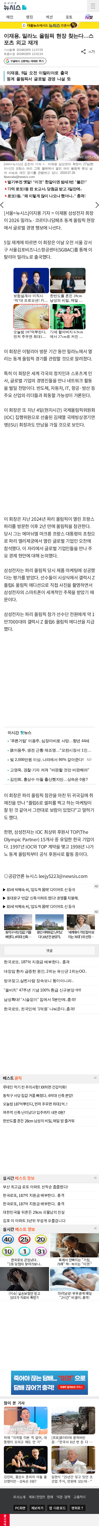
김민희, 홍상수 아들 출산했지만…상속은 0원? (49, 779)
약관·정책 (63, 1496)
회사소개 (19, 1496)
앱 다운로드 (57, 1508)
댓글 (49, 950)
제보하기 (37, 1508)
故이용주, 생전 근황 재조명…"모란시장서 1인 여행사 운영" (50, 750)
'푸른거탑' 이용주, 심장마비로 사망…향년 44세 (49, 741)
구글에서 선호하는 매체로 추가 (26, 61)
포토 (69, 17)
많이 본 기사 (14, 1403)
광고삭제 (5, 1520)
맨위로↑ (77, 1508)
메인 (9, 17)
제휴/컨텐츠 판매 (41, 1496)
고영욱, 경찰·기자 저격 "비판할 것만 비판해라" (49, 770)
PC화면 (20, 1508)
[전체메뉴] (93, 6)
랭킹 (29, 17)
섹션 (49, 17)
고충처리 (80, 1496)
